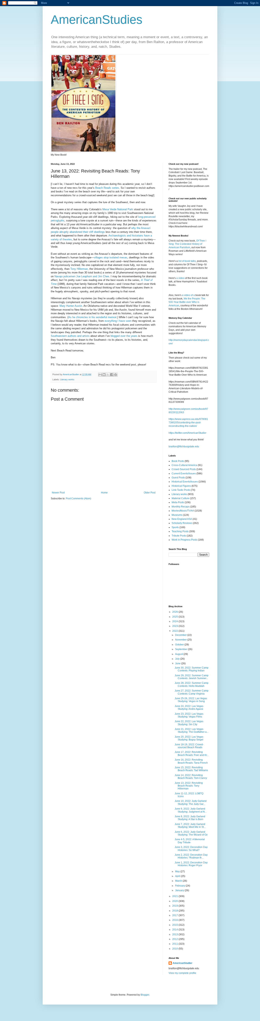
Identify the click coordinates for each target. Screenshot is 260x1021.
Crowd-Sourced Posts (184, 469)
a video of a (188, 295)
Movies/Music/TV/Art (183, 510)
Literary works (67, 379)
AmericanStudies (96, 19)
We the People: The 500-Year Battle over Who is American (187, 302)
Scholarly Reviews (182, 523)
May (177, 871)
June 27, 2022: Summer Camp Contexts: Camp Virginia (191, 692)
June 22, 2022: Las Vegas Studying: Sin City (189, 723)
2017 (175, 915)
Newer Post (58, 492)
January (180, 890)
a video (180, 278)
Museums (177, 515)
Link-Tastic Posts (181, 490)
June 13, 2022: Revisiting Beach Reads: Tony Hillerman (189, 785)
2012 (175, 939)
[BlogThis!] (104, 375)
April (178, 876)
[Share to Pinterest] (116, 375)
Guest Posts (178, 477)
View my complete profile (182, 973)
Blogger (145, 994)
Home (104, 492)
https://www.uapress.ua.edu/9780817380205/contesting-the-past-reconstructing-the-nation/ (188, 422)
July (177, 658)
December (181, 635)
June (178, 663)
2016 (175, 920)
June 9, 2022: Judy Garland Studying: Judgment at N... (191, 810)
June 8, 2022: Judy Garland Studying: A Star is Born (190, 818)
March (179, 880)
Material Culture (180, 498)
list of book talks (187, 261)
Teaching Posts (180, 531)
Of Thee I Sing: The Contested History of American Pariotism (187, 244)
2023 (175, 626)
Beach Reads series (107, 187)
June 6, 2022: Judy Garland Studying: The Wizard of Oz (191, 833)
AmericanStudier (182, 963)
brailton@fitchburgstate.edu (184, 446)
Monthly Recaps (181, 506)
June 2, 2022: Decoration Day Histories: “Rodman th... (191, 856)
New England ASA (182, 519)
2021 (175, 896)
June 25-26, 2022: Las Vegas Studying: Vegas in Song (191, 700)
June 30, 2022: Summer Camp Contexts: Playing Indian (191, 669)
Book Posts (178, 461)
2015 (175, 924)
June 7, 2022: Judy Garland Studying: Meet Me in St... (190, 825)
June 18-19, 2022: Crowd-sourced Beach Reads (189, 746)
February (180, 885)
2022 (175, 631)
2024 (175, 621)
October (179, 644)
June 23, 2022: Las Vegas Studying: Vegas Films (189, 715)
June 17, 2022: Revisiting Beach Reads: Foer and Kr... (192, 753)
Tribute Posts (179, 535)
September (181, 649)
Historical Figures (181, 485)
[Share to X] (108, 375)
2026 (175, 611)
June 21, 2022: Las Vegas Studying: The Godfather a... (191, 730)
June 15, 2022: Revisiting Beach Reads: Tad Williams (191, 769)
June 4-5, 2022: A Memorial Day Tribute (190, 841)
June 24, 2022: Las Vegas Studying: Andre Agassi (189, 707)
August (179, 654)
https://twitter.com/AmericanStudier (187, 432)
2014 (175, 929)
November (181, 639)
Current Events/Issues (184, 473)
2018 (175, 910)
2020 (175, 901)
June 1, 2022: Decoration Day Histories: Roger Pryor (191, 864)
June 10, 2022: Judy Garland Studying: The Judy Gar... (191, 802)
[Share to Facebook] (112, 375)
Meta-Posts (178, 502)
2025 (175, 616)
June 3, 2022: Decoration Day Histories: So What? (191, 848)
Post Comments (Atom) (78, 498)
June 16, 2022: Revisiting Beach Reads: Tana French (191, 761)
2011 (175, 943)
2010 (175, 948)
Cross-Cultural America (184, 465)
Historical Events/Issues (185, 481)
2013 (175, 934)
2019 (175, 905)
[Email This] (100, 375)
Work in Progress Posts (184, 539)
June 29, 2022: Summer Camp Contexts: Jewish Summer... (191, 677)
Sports (175, 527)
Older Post (149, 492)
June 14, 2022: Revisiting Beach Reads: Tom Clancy (191, 776)
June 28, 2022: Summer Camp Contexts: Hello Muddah (191, 684)
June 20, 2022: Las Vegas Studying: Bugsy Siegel (189, 738)
